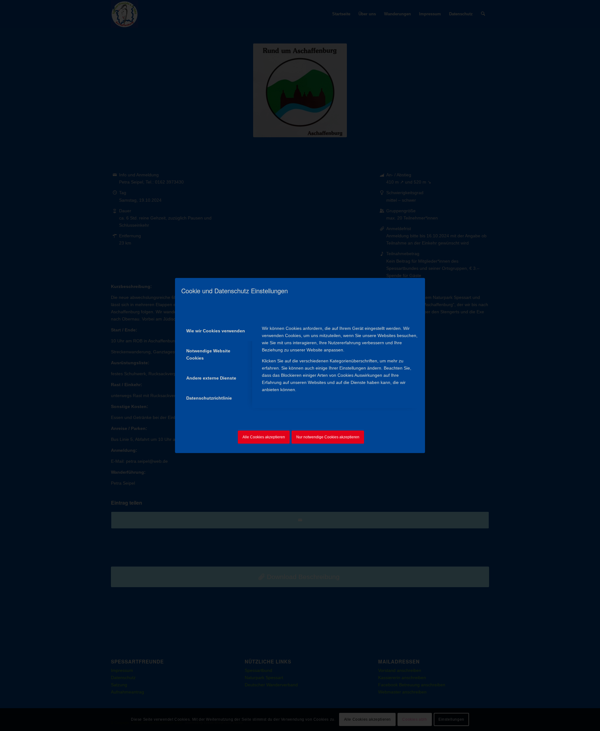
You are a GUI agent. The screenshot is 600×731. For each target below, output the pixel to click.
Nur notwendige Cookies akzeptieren (327, 437)
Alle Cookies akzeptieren (263, 437)
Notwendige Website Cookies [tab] (208, 354)
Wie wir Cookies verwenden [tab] (215, 330)
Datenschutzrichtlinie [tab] (209, 398)
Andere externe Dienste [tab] (211, 378)
